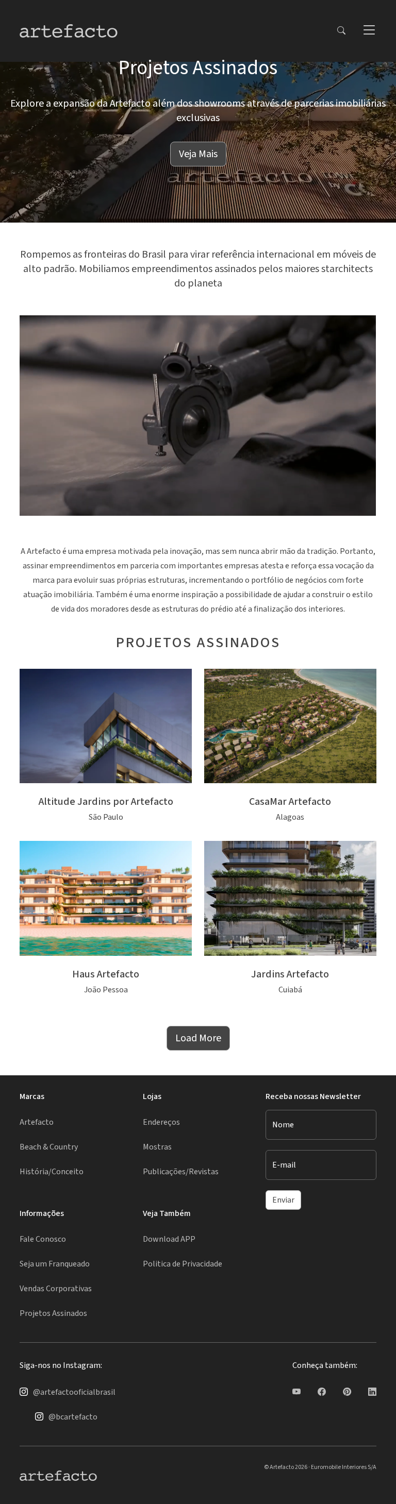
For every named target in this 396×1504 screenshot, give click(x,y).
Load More (198, 1038)
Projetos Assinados (53, 1313)
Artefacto (37, 1122)
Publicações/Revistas (181, 1171)
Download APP (169, 1239)
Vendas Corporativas (56, 1288)
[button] (368, 31)
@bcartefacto (72, 1417)
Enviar (283, 1200)
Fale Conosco (43, 1239)
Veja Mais (198, 154)
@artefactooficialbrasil (74, 1392)
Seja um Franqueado (55, 1264)
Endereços (161, 1122)
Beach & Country (49, 1147)
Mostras (157, 1147)
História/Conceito (52, 1171)
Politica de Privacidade (182, 1264)
